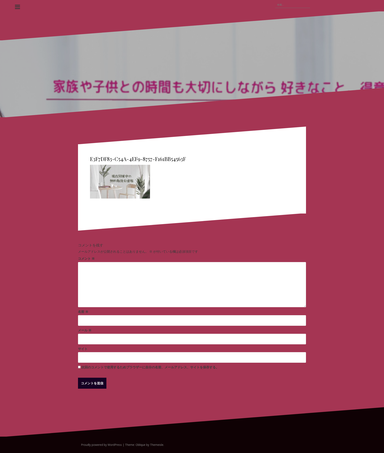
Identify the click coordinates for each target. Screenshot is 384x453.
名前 (83, 311)
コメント (86, 258)
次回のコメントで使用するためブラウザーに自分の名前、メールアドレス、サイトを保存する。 (150, 367)
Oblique (140, 445)
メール (85, 330)
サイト (83, 349)
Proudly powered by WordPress (101, 445)
